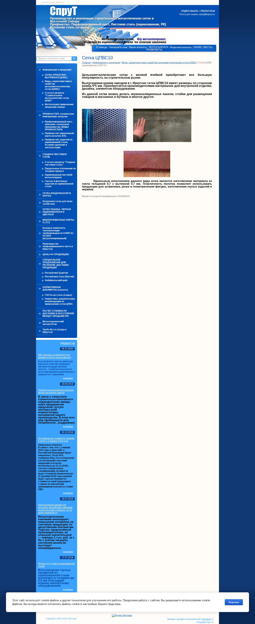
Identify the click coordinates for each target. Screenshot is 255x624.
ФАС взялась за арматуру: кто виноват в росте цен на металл (54, 356)
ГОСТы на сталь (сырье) (58, 295)
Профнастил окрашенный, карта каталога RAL (59, 134)
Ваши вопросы (138, 47)
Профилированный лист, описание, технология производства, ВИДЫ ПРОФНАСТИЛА (58, 125)
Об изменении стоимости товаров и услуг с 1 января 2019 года (56, 439)
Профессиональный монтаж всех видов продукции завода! (56, 391)
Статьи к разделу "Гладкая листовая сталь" (60, 163)
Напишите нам (118, 47)
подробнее (68, 378)
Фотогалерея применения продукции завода (59, 105)
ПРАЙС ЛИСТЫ (202, 47)
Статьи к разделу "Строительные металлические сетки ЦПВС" (57, 97)
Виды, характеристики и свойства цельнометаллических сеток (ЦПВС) (58, 85)
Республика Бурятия (56, 273)
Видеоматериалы (181, 47)
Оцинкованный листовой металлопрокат (58, 176)
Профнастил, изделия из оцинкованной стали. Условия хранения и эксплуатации (58, 143)
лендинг (206, 618)
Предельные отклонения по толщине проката (60, 169)
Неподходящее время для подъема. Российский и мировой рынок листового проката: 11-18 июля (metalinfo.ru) (55, 509)
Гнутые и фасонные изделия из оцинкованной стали (59, 184)
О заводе (101, 47)
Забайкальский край (56, 280)
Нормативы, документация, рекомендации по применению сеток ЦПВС (60, 301)
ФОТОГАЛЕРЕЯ (158, 47)
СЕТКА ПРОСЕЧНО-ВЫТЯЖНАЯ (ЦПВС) (56, 76)
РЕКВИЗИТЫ (154, 49)
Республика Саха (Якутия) (59, 276)
